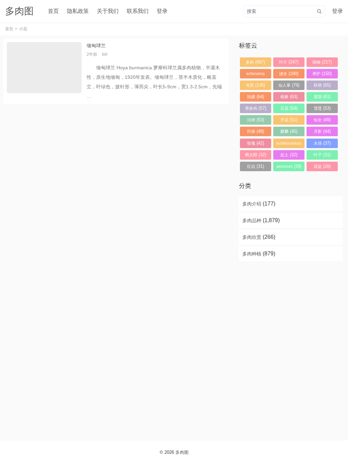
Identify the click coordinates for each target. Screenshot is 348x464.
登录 (162, 11)
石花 (288, 108)
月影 (322, 131)
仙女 (322, 119)
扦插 (255, 131)
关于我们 (108, 11)
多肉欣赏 (251, 237)
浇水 (288, 73)
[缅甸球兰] (44, 71)
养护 (322, 73)
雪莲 (322, 108)
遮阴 (322, 96)
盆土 (288, 154)
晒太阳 (255, 154)
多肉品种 (251, 220)
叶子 (322, 154)
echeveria (255, 74)
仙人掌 (288, 85)
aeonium (288, 166)
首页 (53, 11)
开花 (288, 119)
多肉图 (182, 452)
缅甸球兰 (96, 45)
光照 (255, 85)
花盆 (322, 166)
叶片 (288, 62)
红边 (255, 166)
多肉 (255, 62)
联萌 (322, 85)
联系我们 (138, 11)
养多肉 (255, 108)
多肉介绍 (251, 204)
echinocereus (288, 144)
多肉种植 (251, 253)
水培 (322, 143)
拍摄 (255, 96)
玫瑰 (255, 143)
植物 (322, 62)
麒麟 (288, 131)
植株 (288, 96)
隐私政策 (78, 11)
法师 (255, 119)
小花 (23, 28)
